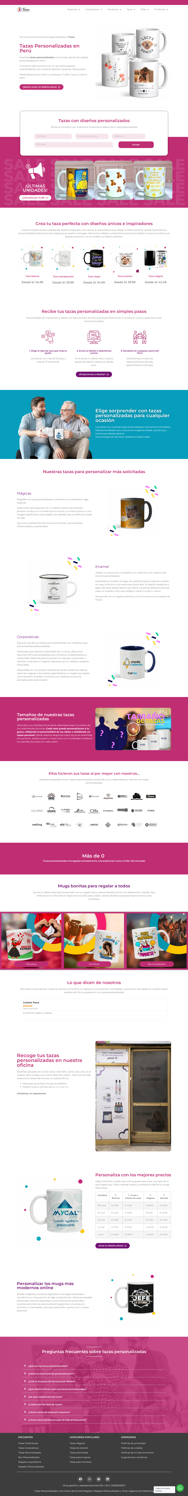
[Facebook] (80, 1479)
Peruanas (31, 964)
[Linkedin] (107, 1479)
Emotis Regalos (83, 1491)
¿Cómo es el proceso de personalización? (51, 1373)
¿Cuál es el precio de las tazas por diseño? (51, 1381)
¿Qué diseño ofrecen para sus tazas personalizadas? (57, 1389)
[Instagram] (89, 1479)
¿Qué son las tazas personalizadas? (48, 1366)
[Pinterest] (98, 1479)
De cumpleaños (156, 964)
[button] (58, 181)
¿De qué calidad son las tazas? (45, 1397)
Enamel (102, 567)
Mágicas (24, 493)
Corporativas (92, 9)
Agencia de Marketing (141, 1491)
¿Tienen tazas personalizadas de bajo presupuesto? (57, 1420)
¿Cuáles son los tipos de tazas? (45, 1404)
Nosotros (72, 9)
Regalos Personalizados (107, 1491)
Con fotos (94, 964)
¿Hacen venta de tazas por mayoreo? (49, 1412)
